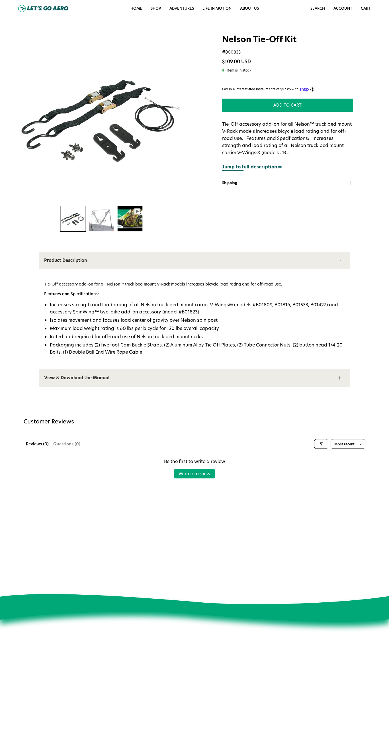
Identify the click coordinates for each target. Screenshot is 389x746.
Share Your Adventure (129, 685)
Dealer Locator (123, 693)
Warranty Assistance (201, 716)
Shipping (229, 182)
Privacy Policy (121, 709)
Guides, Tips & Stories (129, 677)
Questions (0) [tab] (66, 444)
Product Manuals (198, 683)
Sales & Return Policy (202, 691)
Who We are (121, 661)
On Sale (189, 675)
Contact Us (192, 667)
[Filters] (321, 444)
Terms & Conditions (127, 717)
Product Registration (201, 707)
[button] (217, 8)
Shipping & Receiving (202, 699)
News (114, 669)
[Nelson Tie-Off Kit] (73, 219)
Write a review (194, 473)
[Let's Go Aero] (42, 8)
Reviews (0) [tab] (37, 444)
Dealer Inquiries (124, 701)
